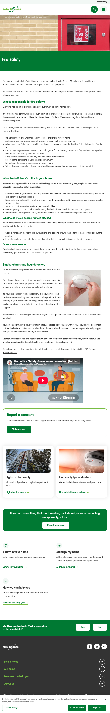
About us (9, 684)
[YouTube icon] (104, 646)
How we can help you (16, 676)
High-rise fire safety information (26, 187)
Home (5, 17)
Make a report (19, 429)
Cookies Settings (11, 708)
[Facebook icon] (89, 646)
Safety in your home (31, 17)
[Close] (105, 699)
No (100, 627)
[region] (55, 704)
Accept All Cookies (77, 708)
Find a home (11, 662)
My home (9, 669)
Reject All (97, 708)
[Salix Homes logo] (12, 9)
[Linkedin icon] (97, 646)
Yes (83, 627)
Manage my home (15, 17)
